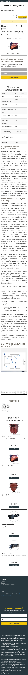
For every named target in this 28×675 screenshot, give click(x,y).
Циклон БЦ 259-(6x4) (7, 436)
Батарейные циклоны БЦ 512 (9, 32)
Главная (3, 9)
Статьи (14, 9)
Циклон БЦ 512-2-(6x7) (7, 465)
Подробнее (14, 448)
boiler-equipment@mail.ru (11, 595)
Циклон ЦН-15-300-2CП (8, 524)
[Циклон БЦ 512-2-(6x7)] (14, 458)
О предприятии (5, 1)
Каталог (9, 9)
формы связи (11, 672)
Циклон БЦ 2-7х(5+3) (7, 553)
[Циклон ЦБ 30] (14, 487)
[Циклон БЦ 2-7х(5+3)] (14, 545)
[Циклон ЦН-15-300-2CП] (14, 516)
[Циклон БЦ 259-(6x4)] (14, 429)
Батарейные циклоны (17, 31)
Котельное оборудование (14, 5)
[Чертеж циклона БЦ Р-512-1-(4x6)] (5, 407)
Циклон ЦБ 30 (5, 495)
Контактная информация (7, 10)
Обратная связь (5, 3)
